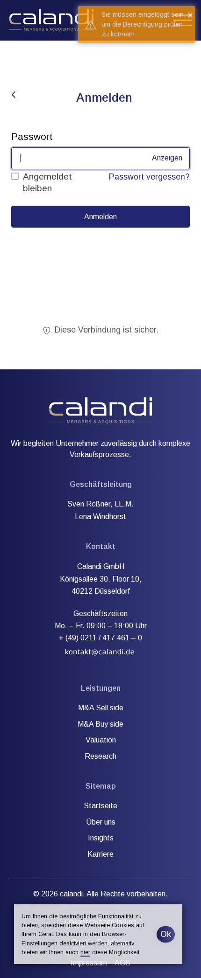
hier (85, 952)
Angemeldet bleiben (47, 182)
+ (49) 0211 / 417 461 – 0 (100, 638)
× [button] (190, 15)
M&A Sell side (100, 708)
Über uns (100, 822)
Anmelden (100, 217)
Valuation (101, 740)
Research (100, 756)
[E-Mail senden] (100, 650)
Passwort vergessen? (149, 176)
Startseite (100, 806)
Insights (101, 838)
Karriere (100, 854)
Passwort (32, 136)
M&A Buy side (100, 724)
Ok (165, 934)
